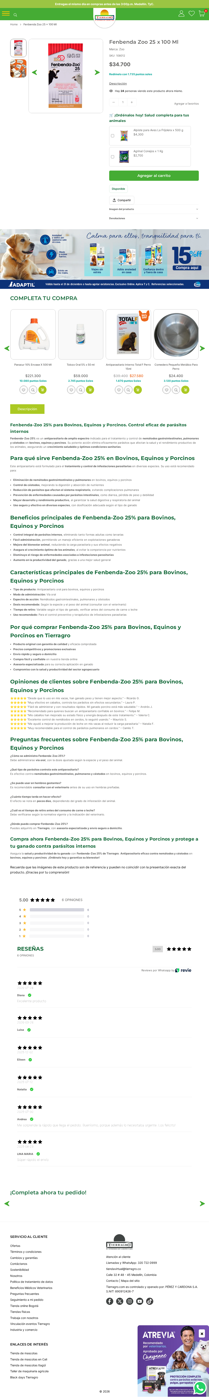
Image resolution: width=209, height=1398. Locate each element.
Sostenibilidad (19, 1269)
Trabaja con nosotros (24, 1318)
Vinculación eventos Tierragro (30, 1323)
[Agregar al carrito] (42, 390)
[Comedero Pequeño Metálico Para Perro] (80, 334)
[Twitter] (119, 1303)
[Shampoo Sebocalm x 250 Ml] (128, 334)
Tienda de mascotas (23, 1353)
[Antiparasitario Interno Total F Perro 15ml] (33, 334)
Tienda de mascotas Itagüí (28, 1365)
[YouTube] (139, 1303)
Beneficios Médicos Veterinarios (31, 1288)
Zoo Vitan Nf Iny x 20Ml (176, 364)
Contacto (112, 1280)
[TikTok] (149, 1303)
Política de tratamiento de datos (31, 1281)
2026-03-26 (25, 1022)
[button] (202, 14)
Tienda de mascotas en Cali (28, 1359)
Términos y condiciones (25, 1251)
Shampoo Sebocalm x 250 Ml (128, 364)
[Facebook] (109, 1303)
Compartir (124, 200)
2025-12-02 (25, 1052)
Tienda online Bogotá (24, 1306)
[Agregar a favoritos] (24, 390)
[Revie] (183, 970)
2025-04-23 (25, 1146)
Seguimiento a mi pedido (26, 1299)
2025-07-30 (25, 1111)
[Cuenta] (181, 14)
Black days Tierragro (24, 1377)
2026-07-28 (25, 987)
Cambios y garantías (24, 1258)
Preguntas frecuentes (24, 1293)
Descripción (118, 83)
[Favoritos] (192, 14)
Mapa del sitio (130, 1280)
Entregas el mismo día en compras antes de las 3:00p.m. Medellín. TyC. (104, 4)
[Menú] (6, 14)
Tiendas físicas (20, 1311)
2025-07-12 (25, 1082)
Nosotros (16, 1275)
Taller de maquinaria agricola (29, 1371)
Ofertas (15, 1245)
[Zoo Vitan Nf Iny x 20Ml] (176, 334)
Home (14, 24)
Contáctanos (18, 1263)
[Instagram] (129, 1303)
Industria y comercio (23, 1329)
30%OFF (49, 316)
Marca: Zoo (116, 49)
